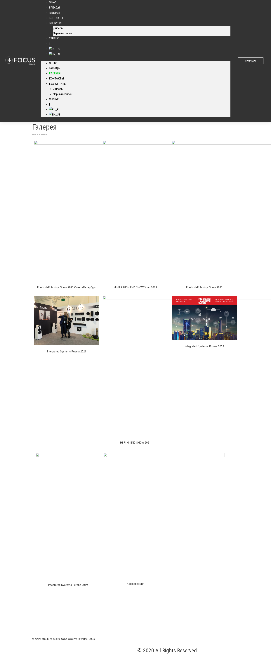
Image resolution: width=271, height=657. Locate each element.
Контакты (56, 17)
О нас (53, 63)
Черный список (62, 33)
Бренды (54, 7)
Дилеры (58, 28)
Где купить (56, 22)
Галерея (54, 12)
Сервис (54, 38)
